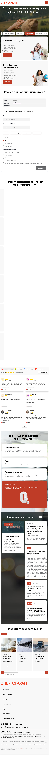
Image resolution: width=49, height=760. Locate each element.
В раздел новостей (9, 674)
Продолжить (41, 168)
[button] (37, 517)
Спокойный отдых (9, 140)
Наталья (32, 410)
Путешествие (29, 33)
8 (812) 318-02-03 (7, 727)
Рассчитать (7, 55)
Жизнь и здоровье (9, 33)
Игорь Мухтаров (8, 394)
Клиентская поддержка (21, 727)
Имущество (20, 33)
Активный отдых (9, 143)
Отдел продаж (19, 724)
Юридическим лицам (42, 33)
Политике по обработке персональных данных (30, 750)
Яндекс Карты (4, 389)
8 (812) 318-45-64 (7, 724)
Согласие (21, 748)
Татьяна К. (32, 377)
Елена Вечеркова (9, 410)
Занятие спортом (9, 146)
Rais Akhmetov (33, 394)
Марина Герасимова (9, 377)
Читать (8, 667)
